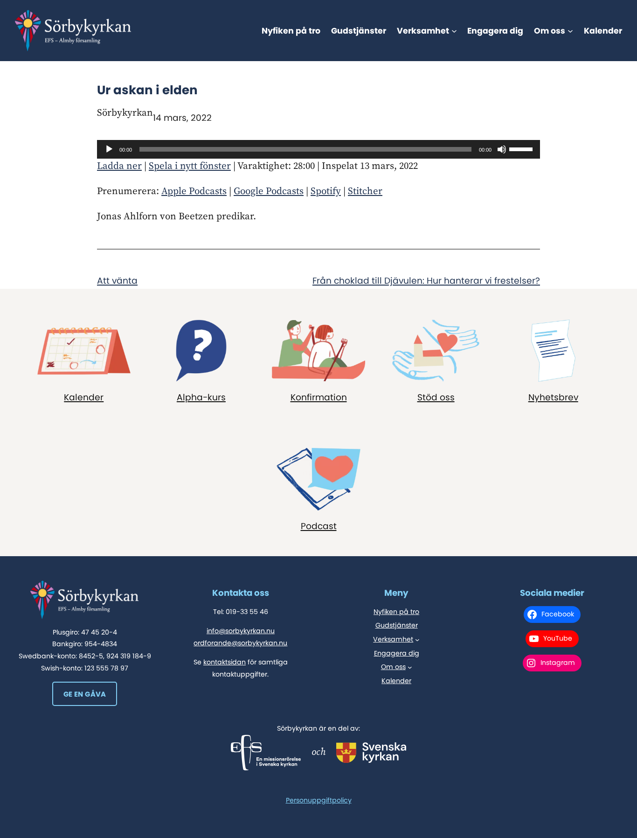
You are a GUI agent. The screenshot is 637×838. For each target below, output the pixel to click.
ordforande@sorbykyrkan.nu (240, 643)
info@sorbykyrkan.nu (241, 631)
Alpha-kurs (201, 397)
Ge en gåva (84, 694)
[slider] (522, 148)
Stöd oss (436, 397)
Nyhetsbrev (553, 397)
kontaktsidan (224, 662)
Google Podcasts (269, 191)
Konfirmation (319, 397)
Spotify (326, 191)
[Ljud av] (501, 149)
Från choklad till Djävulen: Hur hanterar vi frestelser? (426, 281)
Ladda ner (119, 166)
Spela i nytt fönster (190, 166)
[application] (318, 149)
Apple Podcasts (194, 191)
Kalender (84, 397)
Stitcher (365, 191)
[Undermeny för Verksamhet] (454, 31)
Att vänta (117, 281)
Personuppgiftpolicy (319, 800)
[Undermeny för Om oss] (570, 31)
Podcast (319, 526)
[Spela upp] (109, 149)
